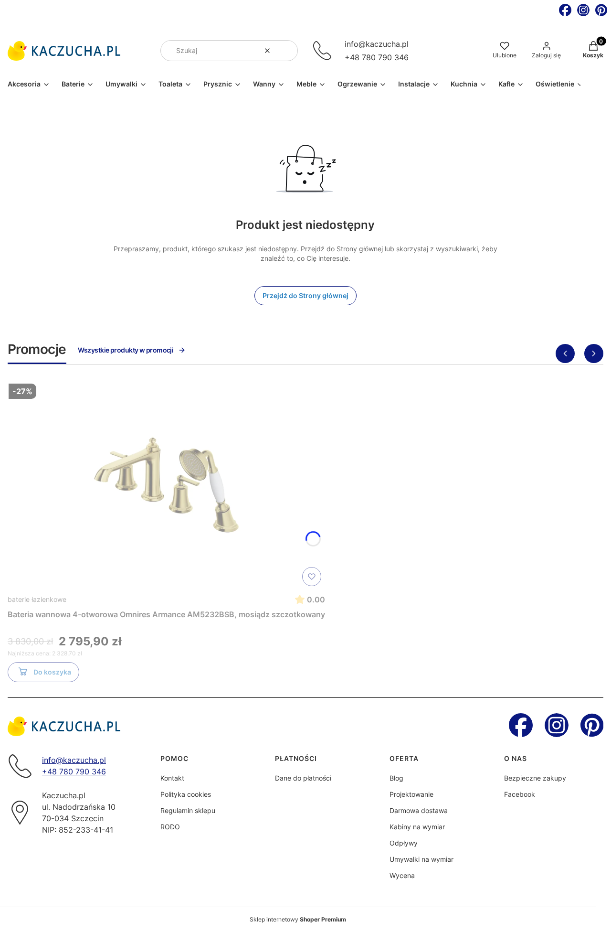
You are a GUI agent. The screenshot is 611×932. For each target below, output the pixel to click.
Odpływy (404, 843)
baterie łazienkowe (37, 599)
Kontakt (172, 778)
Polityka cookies (185, 794)
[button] (286, 51)
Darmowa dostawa (419, 810)
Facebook (519, 794)
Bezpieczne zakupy (535, 778)
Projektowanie (411, 794)
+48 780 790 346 (377, 57)
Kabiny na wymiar (417, 827)
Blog (396, 778)
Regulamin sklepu (187, 810)
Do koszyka (52, 672)
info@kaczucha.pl (377, 44)
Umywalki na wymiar (421, 859)
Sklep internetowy (298, 919)
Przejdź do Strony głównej (305, 295)
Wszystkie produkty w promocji (126, 350)
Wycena (402, 875)
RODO (170, 827)
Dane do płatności (303, 778)
